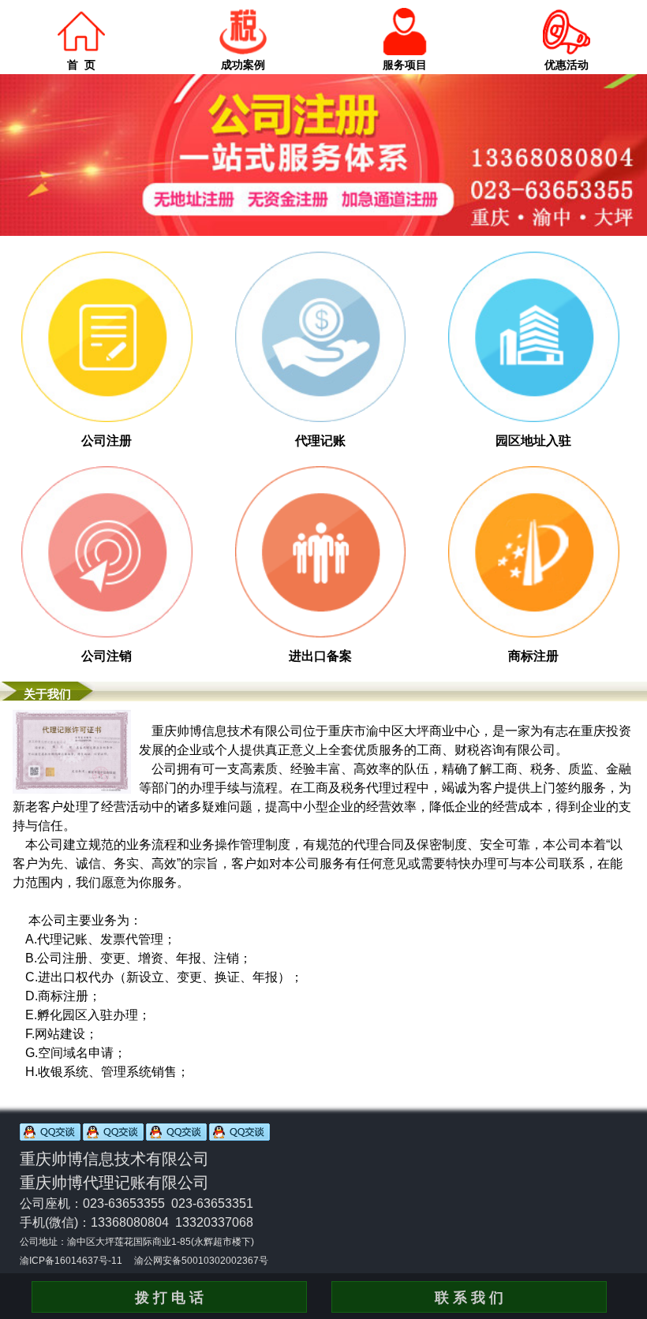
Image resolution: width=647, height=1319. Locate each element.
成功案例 (243, 64)
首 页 (81, 64)
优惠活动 (566, 64)
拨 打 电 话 (169, 1298)
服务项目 (405, 64)
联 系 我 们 (469, 1298)
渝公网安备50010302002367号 (201, 1260)
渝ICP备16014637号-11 (71, 1260)
